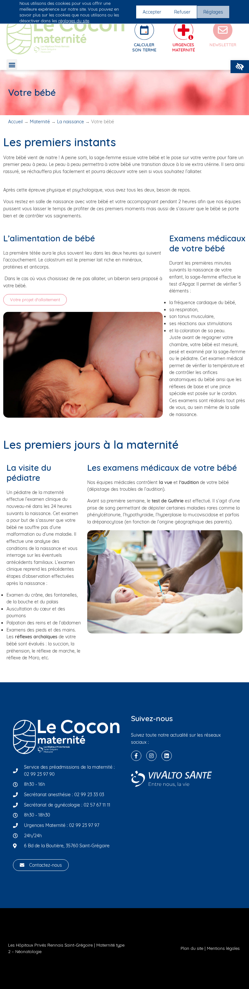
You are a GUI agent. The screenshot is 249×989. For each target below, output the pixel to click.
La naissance (70, 122)
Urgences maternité (183, 47)
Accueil (15, 122)
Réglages (213, 12)
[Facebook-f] (136, 756)
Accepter (152, 12)
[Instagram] (151, 756)
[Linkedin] (166, 756)
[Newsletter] (222, 30)
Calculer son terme (144, 47)
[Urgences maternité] (183, 30)
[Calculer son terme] (144, 30)
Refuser (182, 12)
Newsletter (222, 44)
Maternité (40, 122)
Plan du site (192, 948)
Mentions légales (223, 948)
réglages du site (73, 20)
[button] (240, 66)
